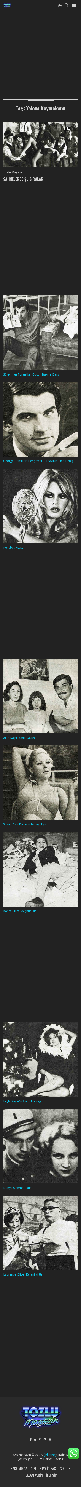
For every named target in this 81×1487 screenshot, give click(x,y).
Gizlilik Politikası (44, 1468)
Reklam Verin (33, 1475)
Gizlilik (65, 1468)
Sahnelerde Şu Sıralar (23, 179)
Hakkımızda (19, 1468)
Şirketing (50, 1455)
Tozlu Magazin (13, 172)
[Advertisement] (40, 51)
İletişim (51, 1475)
